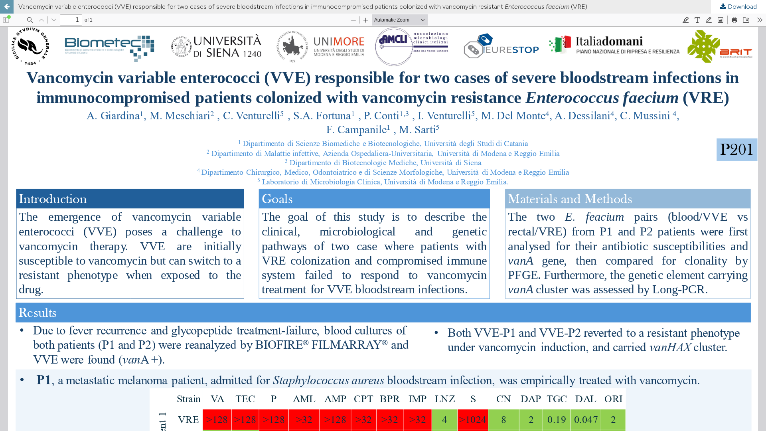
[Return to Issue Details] (7, 7)
